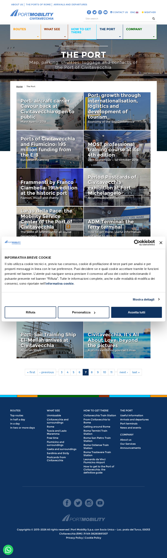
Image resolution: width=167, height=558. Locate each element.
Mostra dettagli (144, 299)
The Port (126, 410)
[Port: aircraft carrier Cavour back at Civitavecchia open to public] (49, 111)
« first (31, 372)
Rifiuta (30, 312)
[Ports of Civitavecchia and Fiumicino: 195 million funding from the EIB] (49, 149)
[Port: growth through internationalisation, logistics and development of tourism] (117, 111)
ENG (133, 12)
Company (126, 434)
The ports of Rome (38, 4)
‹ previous (47, 372)
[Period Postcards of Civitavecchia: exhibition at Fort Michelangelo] (117, 187)
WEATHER (150, 12)
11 (111, 372)
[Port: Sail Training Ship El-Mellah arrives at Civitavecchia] (49, 339)
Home (19, 86)
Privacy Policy (74, 537)
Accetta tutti (136, 312)
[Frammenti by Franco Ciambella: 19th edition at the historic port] (49, 187)
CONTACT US (120, 12)
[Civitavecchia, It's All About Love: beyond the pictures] (117, 339)
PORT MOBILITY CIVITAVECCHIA (32, 14)
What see (53, 410)
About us (17, 4)
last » (136, 372)
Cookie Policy (93, 537)
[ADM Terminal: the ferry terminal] (117, 225)
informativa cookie (59, 283)
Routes (15, 410)
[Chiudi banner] (160, 242)
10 (104, 372)
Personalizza (81, 312)
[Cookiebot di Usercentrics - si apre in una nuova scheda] (137, 242)
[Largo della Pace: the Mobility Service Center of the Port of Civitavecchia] (49, 225)
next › (124, 372)
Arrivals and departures (70, 4)
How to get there (96, 410)
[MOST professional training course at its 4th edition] (117, 149)
